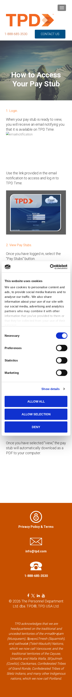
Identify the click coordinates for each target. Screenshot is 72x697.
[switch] (61, 348)
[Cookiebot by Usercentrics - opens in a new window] (50, 267)
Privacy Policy (29, 527)
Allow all (36, 401)
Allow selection (36, 414)
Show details (50, 389)
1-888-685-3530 (16, 34)
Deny (36, 426)
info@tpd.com (36, 551)
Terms (49, 527)
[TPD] (30, 20)
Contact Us (50, 34)
